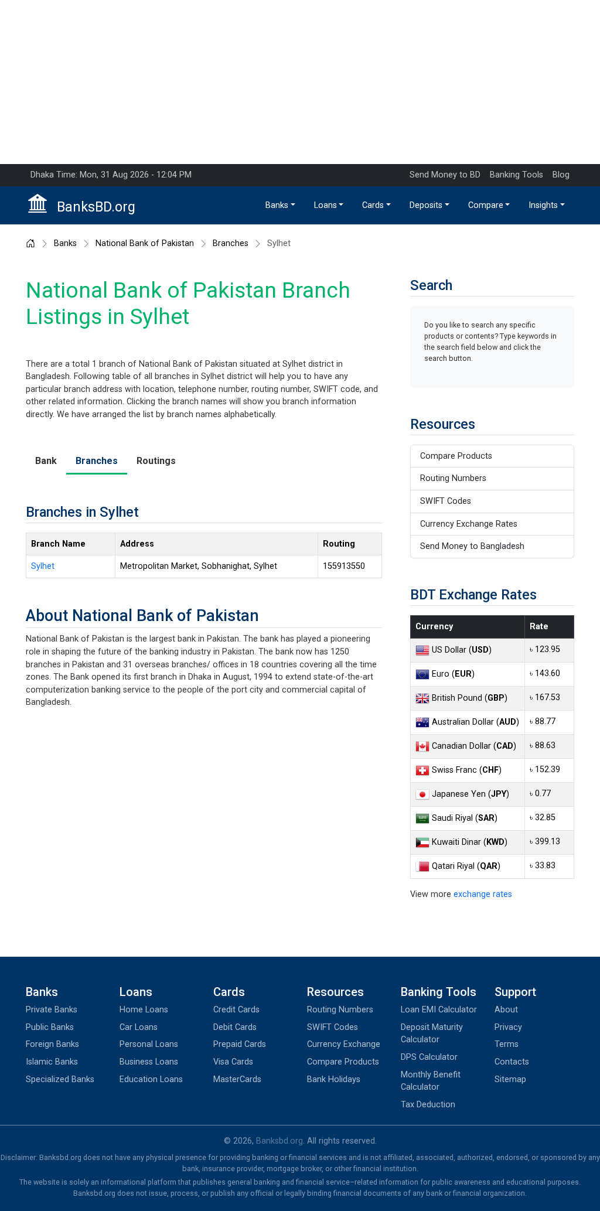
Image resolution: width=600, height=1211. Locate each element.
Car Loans (139, 1027)
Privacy (508, 1027)
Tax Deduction (428, 1105)
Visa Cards (233, 1062)
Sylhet (42, 566)
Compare (485, 205)
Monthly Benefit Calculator (431, 1081)
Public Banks (50, 1027)
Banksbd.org (279, 1141)
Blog (561, 175)
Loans (325, 205)
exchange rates (483, 894)
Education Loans (151, 1079)
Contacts (512, 1062)
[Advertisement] (300, 82)
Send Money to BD (445, 175)
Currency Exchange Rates (468, 524)
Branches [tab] (97, 460)
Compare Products (456, 456)
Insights (543, 205)
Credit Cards (236, 1010)
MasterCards (237, 1079)
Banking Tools (516, 175)
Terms (507, 1044)
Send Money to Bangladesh (472, 546)
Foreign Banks (52, 1044)
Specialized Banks (60, 1079)
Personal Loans (149, 1044)
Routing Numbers (453, 478)
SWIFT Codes (445, 501)
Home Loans (144, 1010)
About (506, 1010)
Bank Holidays (333, 1079)
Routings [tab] (156, 460)
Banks (276, 205)
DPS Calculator (429, 1057)
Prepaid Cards (239, 1044)
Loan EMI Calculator (439, 1010)
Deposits (426, 205)
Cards (373, 205)
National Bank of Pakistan (145, 244)
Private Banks (51, 1010)
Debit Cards (235, 1027)
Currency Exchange (343, 1044)
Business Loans (149, 1062)
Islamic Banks (52, 1062)
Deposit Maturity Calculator (432, 1033)
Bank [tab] (46, 460)
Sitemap (510, 1079)
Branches (230, 244)
